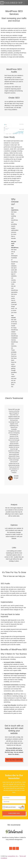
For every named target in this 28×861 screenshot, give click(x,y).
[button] (26, 3)
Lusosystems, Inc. (12, 856)
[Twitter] (14, 848)
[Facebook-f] (10, 848)
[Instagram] (17, 848)
